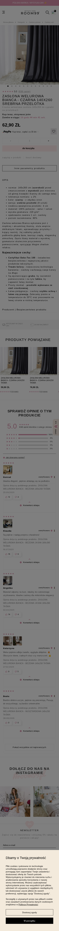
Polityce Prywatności (28, 904)
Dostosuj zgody (29, 912)
